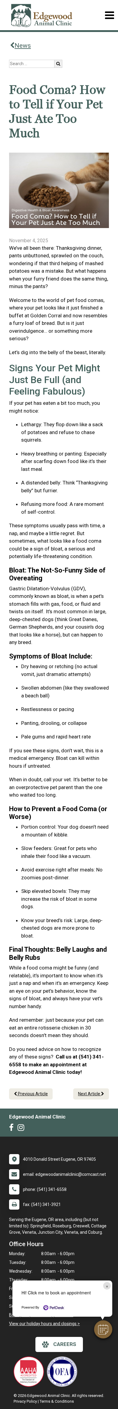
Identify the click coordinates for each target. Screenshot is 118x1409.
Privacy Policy (25, 1401)
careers (64, 1344)
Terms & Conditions (57, 1401)
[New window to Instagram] (22, 1128)
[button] (103, 1329)
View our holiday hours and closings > (44, 1323)
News (23, 45)
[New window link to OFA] (63, 1372)
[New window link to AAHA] (30, 1372)
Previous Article (32, 1093)
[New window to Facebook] (13, 1128)
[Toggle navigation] (109, 15)
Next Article (89, 1093)
